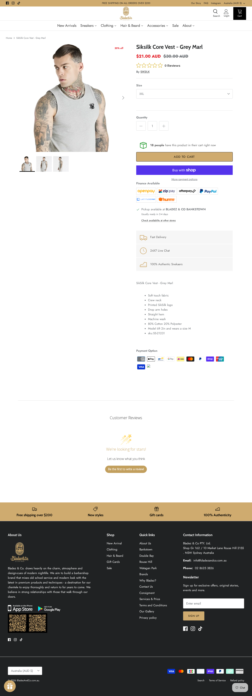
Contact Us (146, 586)
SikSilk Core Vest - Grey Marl (31, 38)
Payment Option (146, 351)
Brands (143, 574)
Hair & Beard (115, 556)
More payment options (184, 179)
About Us (145, 543)
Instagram (216, 3)
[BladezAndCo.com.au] (126, 13)
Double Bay (146, 556)
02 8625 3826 (204, 568)
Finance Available (148, 183)
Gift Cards (113, 562)
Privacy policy (148, 618)
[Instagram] (13, 3)
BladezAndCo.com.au (28, 680)
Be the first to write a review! (126, 469)
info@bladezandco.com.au (210, 560)
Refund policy (237, 680)
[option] (73, 98)
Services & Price (149, 599)
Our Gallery (146, 611)
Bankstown (145, 549)
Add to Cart (184, 157)
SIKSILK (145, 72)
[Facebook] (7, 3)
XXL (141, 94)
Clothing (112, 549)
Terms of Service (217, 680)
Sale (109, 568)
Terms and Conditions (153, 605)
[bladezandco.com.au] (20, 563)
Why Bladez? (147, 580)
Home (9, 38)
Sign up (193, 616)
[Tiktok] (18, 3)
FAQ (206, 3)
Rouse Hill (145, 562)
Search (200, 680)
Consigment (147, 593)
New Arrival (114, 543)
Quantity (141, 117)
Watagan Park (148, 568)
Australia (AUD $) (233, 3)
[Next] (123, 97)
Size (139, 85)
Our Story (196, 3)
